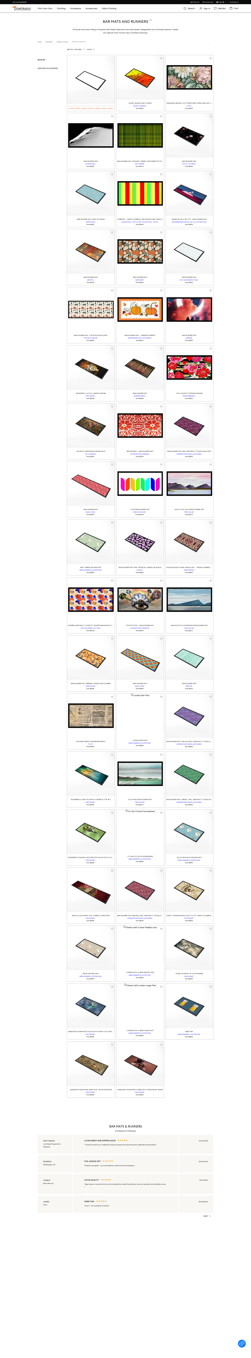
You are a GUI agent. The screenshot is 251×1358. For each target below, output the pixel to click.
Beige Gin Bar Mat (91, 973)
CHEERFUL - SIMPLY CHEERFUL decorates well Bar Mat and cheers (140, 219)
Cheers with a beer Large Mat (140, 1030)
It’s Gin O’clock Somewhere (140, 856)
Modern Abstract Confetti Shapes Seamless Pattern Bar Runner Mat (91, 625)
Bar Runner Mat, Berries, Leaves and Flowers (91, 683)
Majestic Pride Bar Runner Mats (90, 451)
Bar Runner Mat (91, 161)
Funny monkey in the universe (189, 973)
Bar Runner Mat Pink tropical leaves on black (140, 567)
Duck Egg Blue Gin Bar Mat (189, 857)
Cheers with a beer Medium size (140, 972)
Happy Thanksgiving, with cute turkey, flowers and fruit (189, 916)
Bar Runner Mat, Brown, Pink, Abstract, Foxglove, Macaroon (140, 916)
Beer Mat (189, 1031)
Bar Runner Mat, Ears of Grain (91, 219)
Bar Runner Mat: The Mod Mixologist (91, 335)
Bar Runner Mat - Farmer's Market (140, 335)
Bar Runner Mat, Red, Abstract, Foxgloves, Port (189, 451)
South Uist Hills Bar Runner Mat (189, 509)
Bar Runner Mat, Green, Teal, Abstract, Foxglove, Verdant (189, 799)
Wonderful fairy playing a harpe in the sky (91, 799)
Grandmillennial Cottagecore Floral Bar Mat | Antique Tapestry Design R (189, 103)
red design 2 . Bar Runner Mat (140, 451)
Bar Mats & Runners (48, 68)
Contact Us (234, 2)
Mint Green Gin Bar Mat (91, 567)
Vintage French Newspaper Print (91, 741)
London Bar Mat (140, 740)
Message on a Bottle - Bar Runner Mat (189, 219)
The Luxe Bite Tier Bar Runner (189, 393)
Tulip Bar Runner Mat (140, 509)
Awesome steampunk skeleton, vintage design (91, 1090)
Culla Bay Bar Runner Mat (140, 799)
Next (205, 1216)
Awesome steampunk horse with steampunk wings (140, 1090)
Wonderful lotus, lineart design (91, 393)
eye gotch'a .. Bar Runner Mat (140, 625)
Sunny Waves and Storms (140, 103)
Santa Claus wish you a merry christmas (91, 916)
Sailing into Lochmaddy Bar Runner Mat (189, 625)
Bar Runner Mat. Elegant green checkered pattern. (140, 161)
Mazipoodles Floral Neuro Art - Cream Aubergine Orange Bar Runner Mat (189, 567)
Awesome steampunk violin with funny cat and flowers (91, 1031)
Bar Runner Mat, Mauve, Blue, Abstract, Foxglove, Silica (189, 741)
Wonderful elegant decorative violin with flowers (91, 857)
